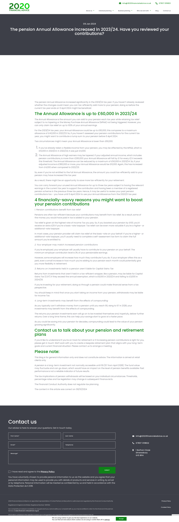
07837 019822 (165, 3)
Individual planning (105, 11)
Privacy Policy (48, 471)
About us (89, 11)
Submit (107, 470)
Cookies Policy (166, 507)
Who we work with (143, 11)
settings (107, 520)
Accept (121, 519)
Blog (156, 11)
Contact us (167, 11)
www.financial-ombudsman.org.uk (27, 511)
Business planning (124, 11)
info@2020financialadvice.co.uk (136, 3)
